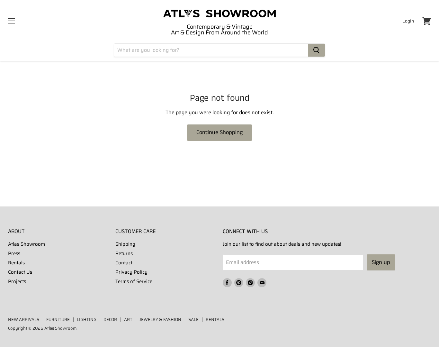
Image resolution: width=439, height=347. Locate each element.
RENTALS (215, 319)
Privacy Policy (131, 272)
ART (128, 319)
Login (408, 21)
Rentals (16, 263)
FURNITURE (58, 319)
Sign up (381, 262)
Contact (123, 263)
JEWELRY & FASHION (160, 319)
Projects (17, 281)
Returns (124, 253)
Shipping (125, 244)
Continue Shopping (219, 132)
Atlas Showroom (26, 244)
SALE (193, 319)
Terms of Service (133, 281)
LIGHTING (86, 319)
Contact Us (20, 272)
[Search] (316, 50)
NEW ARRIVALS (23, 319)
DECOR (110, 319)
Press (14, 253)
